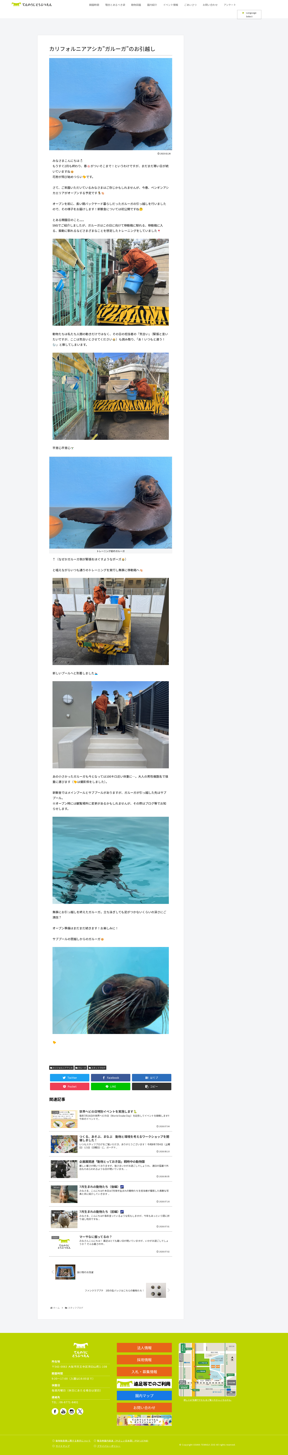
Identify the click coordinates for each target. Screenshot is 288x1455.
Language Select (249, 14)
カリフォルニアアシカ (62, 1067)
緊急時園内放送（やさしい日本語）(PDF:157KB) (122, 1440)
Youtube (63, 1411)
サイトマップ (63, 1446)
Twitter (80, 1411)
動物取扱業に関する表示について (73, 1440)
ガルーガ (82, 1067)
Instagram (71, 1411)
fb (55, 1411)
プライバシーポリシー (108, 1446)
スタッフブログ (98, 1067)
